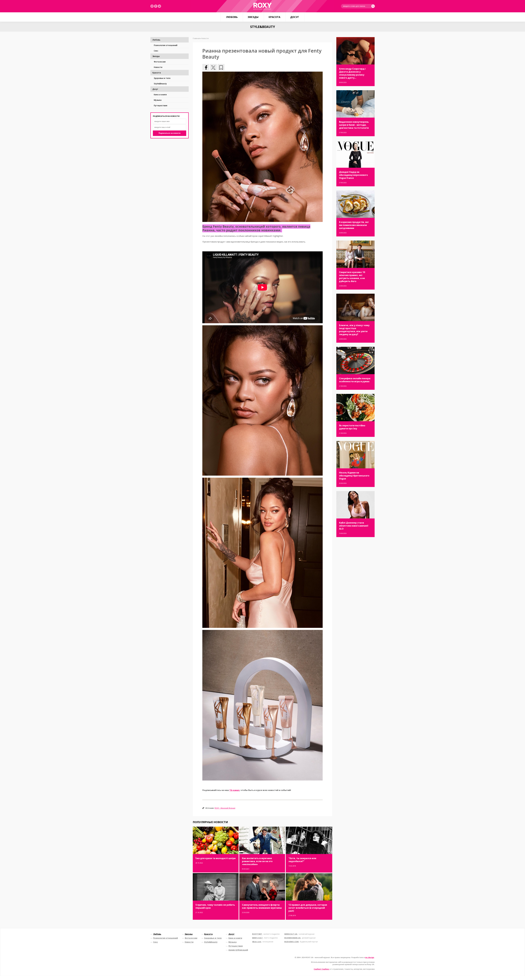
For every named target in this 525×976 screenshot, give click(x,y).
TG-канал (234, 790)
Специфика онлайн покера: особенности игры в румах (355, 380)
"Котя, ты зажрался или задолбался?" (302, 860)
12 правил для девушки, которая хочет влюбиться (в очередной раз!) (307, 907)
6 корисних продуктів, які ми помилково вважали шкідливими (354, 225)
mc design (369, 957)
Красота (274, 17)
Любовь (232, 17)
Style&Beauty (160, 83)
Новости (158, 67)
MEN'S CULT (265, 938)
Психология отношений (165, 45)
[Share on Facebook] (205, 67)
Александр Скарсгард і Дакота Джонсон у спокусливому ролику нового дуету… (352, 73)
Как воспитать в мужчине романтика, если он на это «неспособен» (257, 861)
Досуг (294, 17)
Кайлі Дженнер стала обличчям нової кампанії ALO (353, 525)
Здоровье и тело (162, 78)
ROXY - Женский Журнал (225, 808)
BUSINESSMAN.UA (300, 938)
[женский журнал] (262, 6)
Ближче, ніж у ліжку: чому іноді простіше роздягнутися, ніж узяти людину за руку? (354, 330)
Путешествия (160, 105)
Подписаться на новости (169, 133)
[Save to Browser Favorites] (221, 67)
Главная (196, 38)
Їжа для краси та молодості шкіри (216, 858)
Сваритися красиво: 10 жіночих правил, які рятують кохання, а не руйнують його (352, 277)
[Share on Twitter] (213, 67)
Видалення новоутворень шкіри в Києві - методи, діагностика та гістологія (354, 124)
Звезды (253, 17)
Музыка (157, 100)
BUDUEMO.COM (301, 941)
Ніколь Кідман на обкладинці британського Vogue (354, 475)
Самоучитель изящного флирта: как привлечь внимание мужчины (262, 906)
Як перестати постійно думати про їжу (352, 427)
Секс (156, 50)
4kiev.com (262, 941)
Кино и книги (160, 94)
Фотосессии (160, 61)
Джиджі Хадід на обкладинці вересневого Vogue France (353, 174)
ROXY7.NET (266, 934)
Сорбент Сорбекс (321, 969)
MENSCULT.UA (299, 934)
